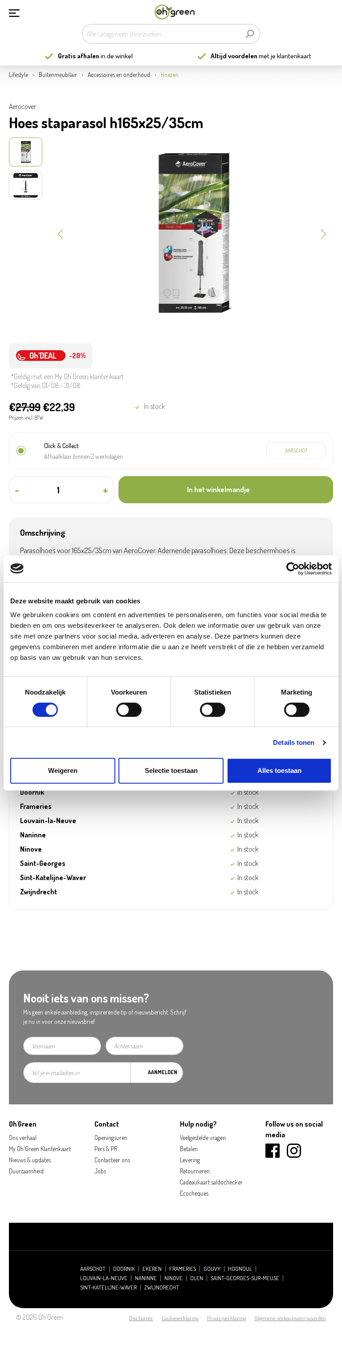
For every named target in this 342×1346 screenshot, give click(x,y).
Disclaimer (141, 1318)
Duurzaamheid (26, 1171)
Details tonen (293, 742)
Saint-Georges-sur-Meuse (245, 1278)
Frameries (182, 1269)
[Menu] (14, 12)
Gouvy (212, 1269)
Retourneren (195, 1171)
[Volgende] (324, 233)
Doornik (124, 1269)
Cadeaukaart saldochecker (211, 1182)
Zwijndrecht (161, 1287)
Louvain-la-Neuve (103, 1278)
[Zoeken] (249, 34)
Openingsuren (110, 1137)
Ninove (173, 1278)
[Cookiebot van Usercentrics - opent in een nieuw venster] (293, 568)
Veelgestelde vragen (203, 1137)
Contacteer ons (112, 1160)
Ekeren (152, 1269)
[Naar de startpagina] (175, 12)
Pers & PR (105, 1148)
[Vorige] (60, 233)
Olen (196, 1278)
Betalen (189, 1148)
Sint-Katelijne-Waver (108, 1287)
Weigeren (62, 770)
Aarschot (93, 1269)
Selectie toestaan (171, 770)
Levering (190, 1160)
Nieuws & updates (30, 1160)
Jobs (100, 1171)
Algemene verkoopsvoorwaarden (290, 1318)
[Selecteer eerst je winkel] (296, 450)
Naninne (146, 1278)
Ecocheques (194, 1193)
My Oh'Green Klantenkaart (40, 1148)
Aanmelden (162, 1072)
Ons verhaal (23, 1137)
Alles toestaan (279, 770)
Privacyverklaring (226, 1318)
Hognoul (240, 1269)
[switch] (129, 710)
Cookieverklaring (180, 1318)
